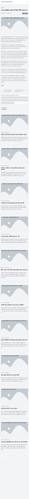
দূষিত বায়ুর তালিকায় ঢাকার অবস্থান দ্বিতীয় (10, 375)
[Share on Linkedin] (27, 13)
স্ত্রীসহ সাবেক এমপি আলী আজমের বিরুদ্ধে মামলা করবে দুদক (14, 270)
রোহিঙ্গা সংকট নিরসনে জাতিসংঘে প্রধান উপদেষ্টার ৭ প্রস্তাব (14, 134)
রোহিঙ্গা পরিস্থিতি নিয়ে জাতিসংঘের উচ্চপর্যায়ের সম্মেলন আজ (14, 340)
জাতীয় (2, 8)
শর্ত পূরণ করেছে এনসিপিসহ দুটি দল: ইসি (10, 236)
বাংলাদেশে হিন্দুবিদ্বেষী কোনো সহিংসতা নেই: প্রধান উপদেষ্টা (14, 442)
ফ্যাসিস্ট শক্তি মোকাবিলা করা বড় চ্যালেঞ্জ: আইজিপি (12, 305)
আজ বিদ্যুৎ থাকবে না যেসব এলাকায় (9, 408)
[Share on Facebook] (23, 13)
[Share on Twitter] (25, 13)
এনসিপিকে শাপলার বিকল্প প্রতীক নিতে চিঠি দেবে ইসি (12, 203)
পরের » (25, 456)
